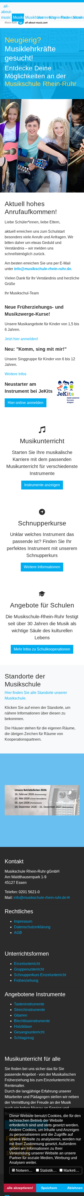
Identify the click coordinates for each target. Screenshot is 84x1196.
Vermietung (42, 17)
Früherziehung (26, 980)
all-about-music (6, 11)
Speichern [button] (49, 1188)
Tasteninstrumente (29, 1004)
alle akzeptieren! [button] (20, 1188)
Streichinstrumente (29, 1010)
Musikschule (18, 17)
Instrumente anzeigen (42, 485)
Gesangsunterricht (29, 1032)
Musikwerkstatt (78, 17)
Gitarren (20, 1015)
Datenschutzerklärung (32, 927)
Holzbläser (23, 1026)
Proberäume (66, 17)
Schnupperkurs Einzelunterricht (40, 975)
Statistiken (48, 1170)
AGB (18, 933)
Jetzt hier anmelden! (21, 339)
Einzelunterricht (27, 964)
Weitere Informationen (42, 567)
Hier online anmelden (25, 403)
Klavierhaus (54, 17)
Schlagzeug (24, 1038)
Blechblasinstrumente (32, 1021)
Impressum (23, 921)
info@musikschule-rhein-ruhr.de (40, 898)
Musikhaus (30, 17)
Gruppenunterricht (29, 969)
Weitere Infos (15, 374)
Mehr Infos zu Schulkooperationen (42, 649)
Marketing (71, 1170)
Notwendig (24, 1170)
